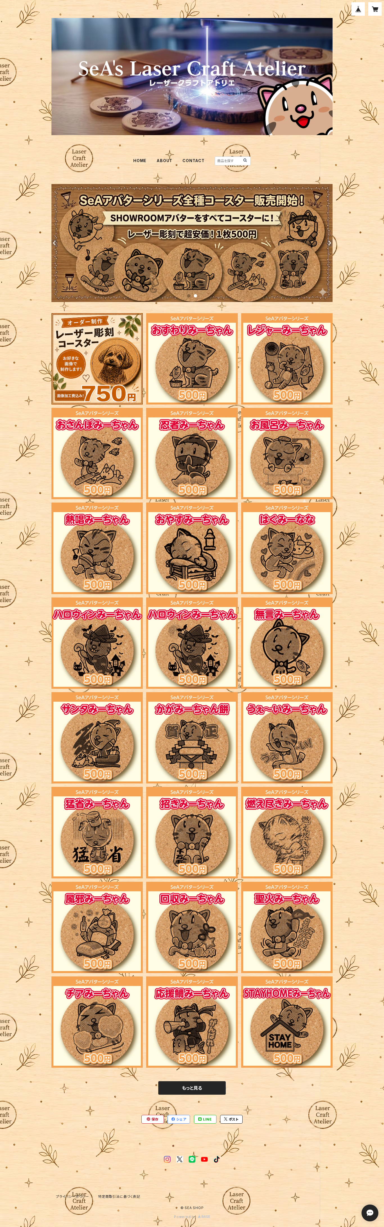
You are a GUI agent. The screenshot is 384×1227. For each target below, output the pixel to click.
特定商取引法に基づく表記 (119, 1196)
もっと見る (192, 1088)
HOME (139, 160)
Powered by (186, 1217)
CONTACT (193, 160)
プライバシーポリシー (72, 1196)
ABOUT (164, 160)
